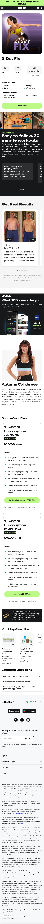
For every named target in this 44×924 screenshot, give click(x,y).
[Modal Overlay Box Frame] (18, 740)
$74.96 (8, 664)
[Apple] (14, 711)
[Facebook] (22, 720)
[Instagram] (16, 720)
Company (5, 767)
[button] (20, 189)
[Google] (29, 711)
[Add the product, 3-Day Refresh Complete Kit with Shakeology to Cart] (31, 644)
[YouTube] (28, 720)
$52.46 (26, 661)
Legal (4, 773)
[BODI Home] (22, 8)
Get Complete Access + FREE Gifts (22, 500)
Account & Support (8, 761)
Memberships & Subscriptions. (24, 813)
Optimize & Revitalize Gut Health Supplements (7, 653)
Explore (4, 756)
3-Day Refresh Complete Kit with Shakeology (26, 651)
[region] (22, 649)
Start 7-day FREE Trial (22, 594)
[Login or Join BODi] (42, 8)
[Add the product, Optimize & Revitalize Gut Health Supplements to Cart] (13, 644)
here (21, 824)
